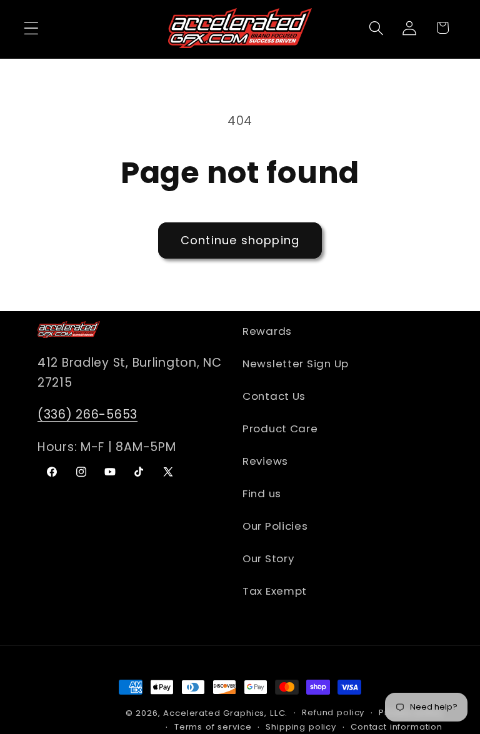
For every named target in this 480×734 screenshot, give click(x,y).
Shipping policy (301, 727)
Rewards (267, 331)
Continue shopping (240, 240)
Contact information (396, 727)
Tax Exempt (274, 590)
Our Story (268, 558)
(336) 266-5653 (88, 414)
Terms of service (212, 727)
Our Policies (275, 525)
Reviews (265, 461)
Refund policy (333, 712)
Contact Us (274, 396)
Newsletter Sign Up (295, 363)
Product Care (280, 428)
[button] (31, 27)
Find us (261, 493)
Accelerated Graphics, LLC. (225, 713)
